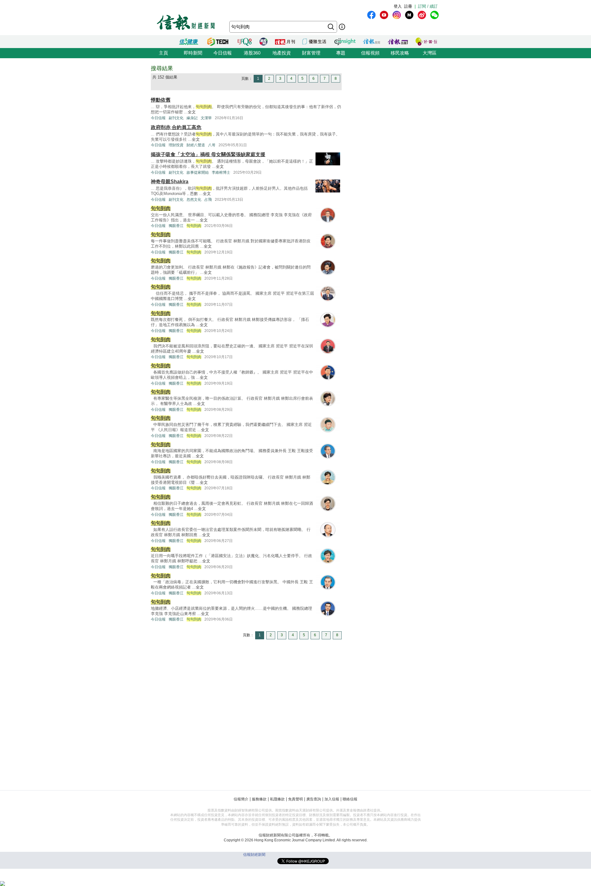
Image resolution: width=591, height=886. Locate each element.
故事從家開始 (198, 172)
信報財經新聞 (254, 854)
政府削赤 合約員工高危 (176, 127)
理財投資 (176, 145)
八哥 (211, 145)
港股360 (252, 52)
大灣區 (429, 52)
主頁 (163, 52)
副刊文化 (176, 118)
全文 (192, 112)
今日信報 (222, 52)
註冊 (408, 6)
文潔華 (206, 118)
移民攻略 (400, 52)
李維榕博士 (221, 172)
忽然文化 (194, 199)
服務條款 (259, 799)
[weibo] (422, 15)
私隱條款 (277, 799)
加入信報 (331, 799)
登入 (398, 6)
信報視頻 (370, 52)
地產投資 (281, 52)
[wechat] (434, 15)
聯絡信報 (350, 799)
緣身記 (192, 118)
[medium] (409, 15)
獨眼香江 (176, 226)
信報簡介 (241, 799)
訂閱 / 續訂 (428, 6)
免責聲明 (295, 799)
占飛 (208, 199)
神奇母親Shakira (169, 181)
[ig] (396, 15)
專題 (340, 52)
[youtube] (384, 15)
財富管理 (311, 52)
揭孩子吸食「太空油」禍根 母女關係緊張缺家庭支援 (208, 154)
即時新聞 (193, 52)
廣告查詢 (313, 799)
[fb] (371, 15)
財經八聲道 (196, 145)
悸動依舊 (161, 100)
